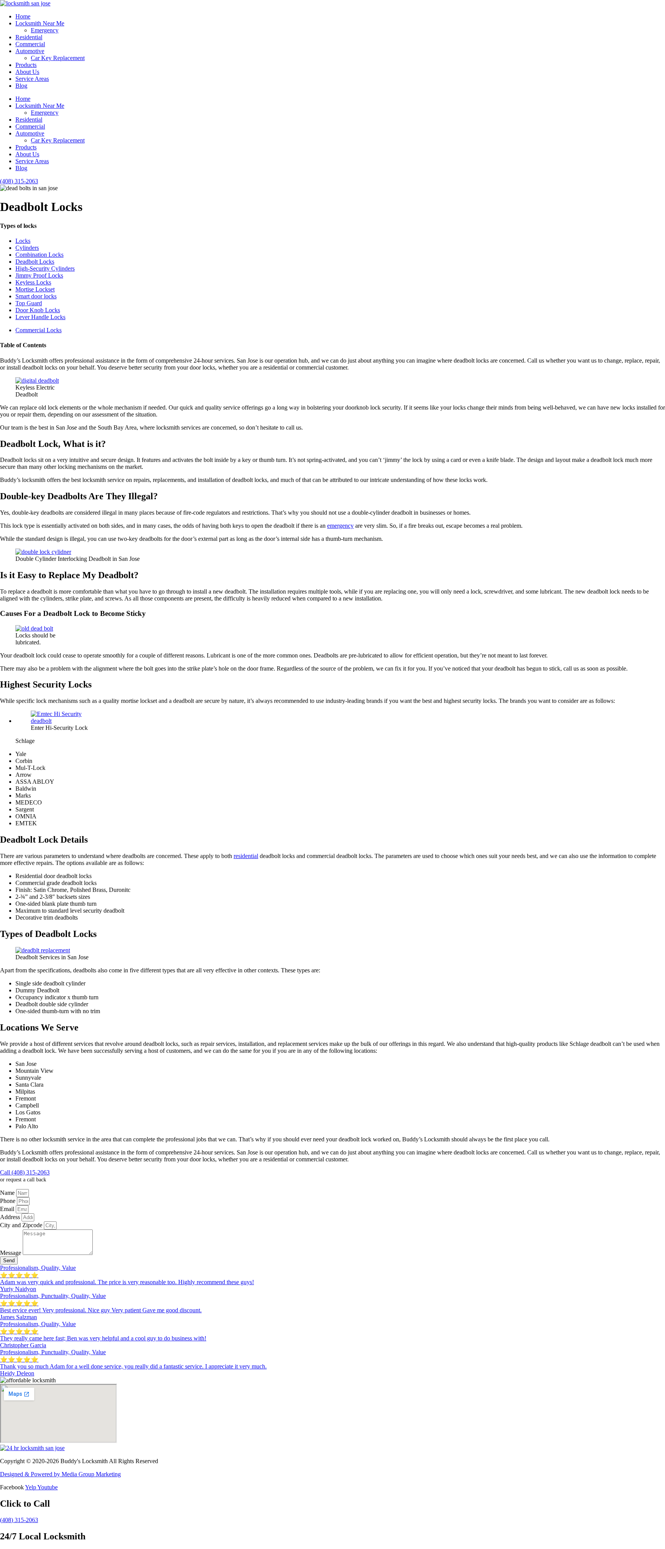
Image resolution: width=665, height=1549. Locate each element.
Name (8, 1192)
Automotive (29, 51)
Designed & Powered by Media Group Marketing (60, 1474)
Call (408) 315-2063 (25, 1172)
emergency (340, 525)
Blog (21, 85)
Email (8, 1209)
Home (22, 16)
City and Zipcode (22, 1225)
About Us (27, 72)
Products (26, 65)
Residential (28, 37)
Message (11, 1253)
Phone (8, 1201)
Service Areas (32, 78)
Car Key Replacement (58, 58)
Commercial (30, 44)
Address (11, 1217)
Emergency (44, 30)
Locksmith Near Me (39, 23)
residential (246, 856)
